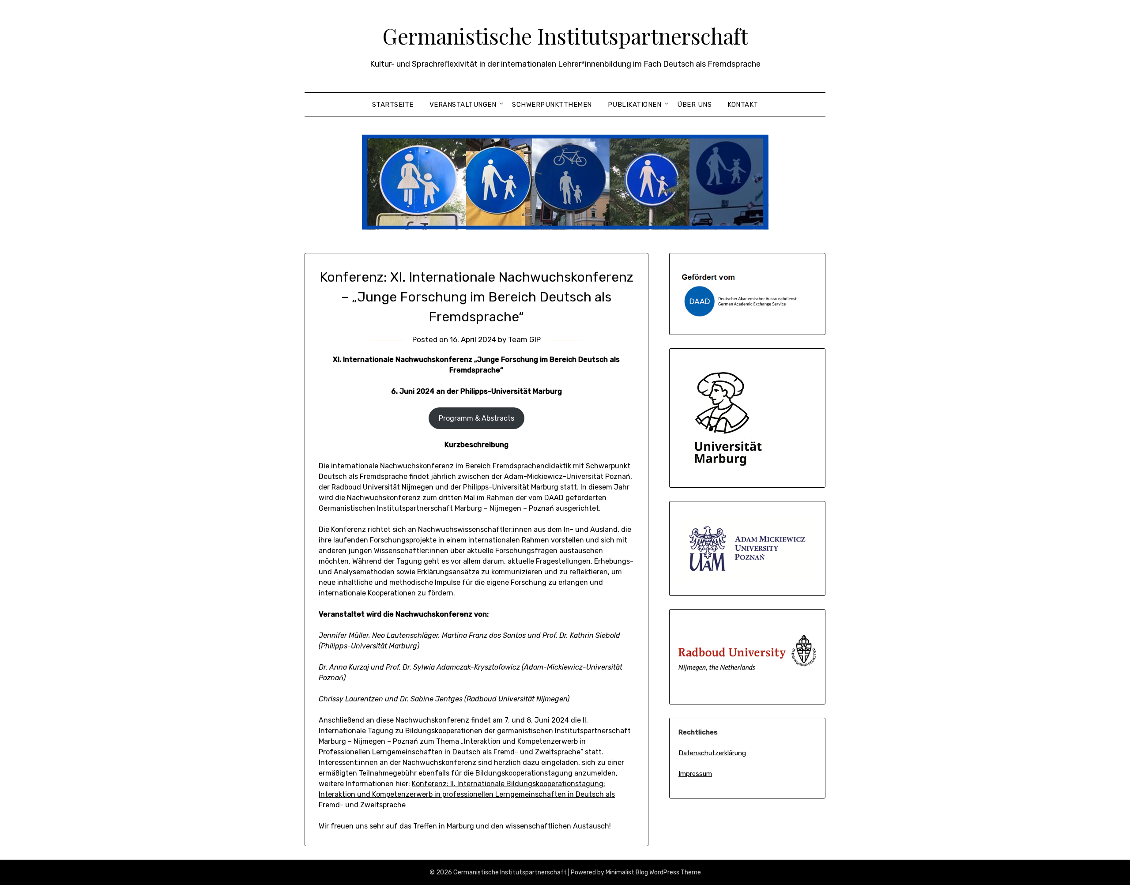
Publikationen (635, 105)
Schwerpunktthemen (552, 105)
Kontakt (742, 105)
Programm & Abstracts (476, 418)
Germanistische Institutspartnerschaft (565, 36)
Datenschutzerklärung (712, 753)
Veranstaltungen (463, 105)
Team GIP (524, 339)
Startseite (393, 105)
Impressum (695, 774)
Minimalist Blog (627, 872)
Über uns (694, 105)
